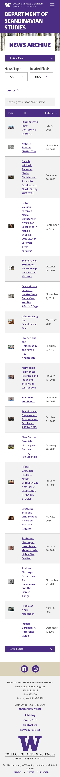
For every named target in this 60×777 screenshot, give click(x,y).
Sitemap (44, 771)
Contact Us (30, 725)
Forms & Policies (30, 730)
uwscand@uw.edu (30, 708)
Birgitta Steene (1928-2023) (29, 147)
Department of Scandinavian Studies (26, 21)
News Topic (13, 69)
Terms (30, 771)
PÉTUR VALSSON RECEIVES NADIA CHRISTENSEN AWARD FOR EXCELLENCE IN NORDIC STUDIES (30, 482)
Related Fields (40, 69)
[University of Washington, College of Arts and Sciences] (24, 5)
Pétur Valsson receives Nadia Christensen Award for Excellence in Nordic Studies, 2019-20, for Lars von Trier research (29, 226)
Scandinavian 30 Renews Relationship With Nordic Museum (29, 268)
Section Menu (17, 58)
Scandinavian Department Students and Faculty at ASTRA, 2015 (30, 419)
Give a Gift (30, 720)
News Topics (16, 648)
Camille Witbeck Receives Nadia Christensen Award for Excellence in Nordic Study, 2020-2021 (30, 177)
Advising (30, 715)
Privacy (18, 771)
